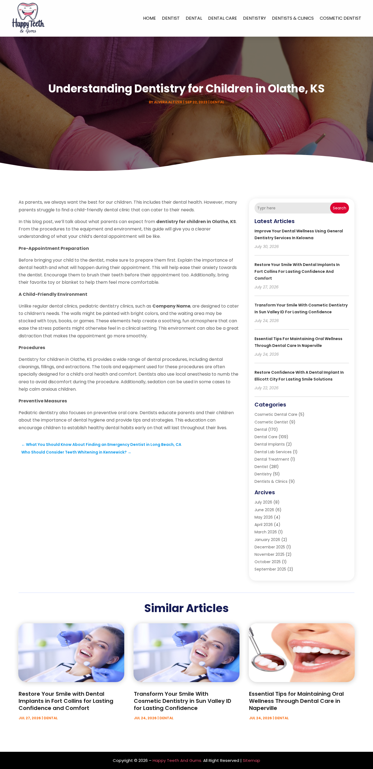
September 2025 (270, 569)
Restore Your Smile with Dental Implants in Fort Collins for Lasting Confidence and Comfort (297, 271)
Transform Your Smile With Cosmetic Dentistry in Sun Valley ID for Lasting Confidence (182, 701)
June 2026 (264, 510)
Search (339, 208)
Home (149, 18)
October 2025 (267, 562)
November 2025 (269, 554)
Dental (194, 18)
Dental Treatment (271, 459)
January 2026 (267, 539)
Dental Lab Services (273, 452)
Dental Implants (269, 444)
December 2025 (269, 547)
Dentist (171, 18)
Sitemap (251, 760)
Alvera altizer (168, 102)
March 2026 (265, 532)
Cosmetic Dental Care (275, 414)
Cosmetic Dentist (340, 18)
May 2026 (263, 517)
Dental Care (222, 18)
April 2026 (263, 524)
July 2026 (263, 502)
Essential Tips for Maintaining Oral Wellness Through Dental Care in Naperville (296, 701)
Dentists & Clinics (293, 18)
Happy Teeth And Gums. (177, 760)
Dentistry (254, 18)
